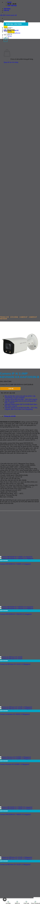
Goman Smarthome (13, 33)
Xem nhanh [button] (4, 560)
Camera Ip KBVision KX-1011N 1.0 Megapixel (15, 664)
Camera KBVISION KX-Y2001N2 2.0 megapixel (16, 614)
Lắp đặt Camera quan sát (8, 15)
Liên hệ (6, 10)
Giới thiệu (7, 9)
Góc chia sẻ (8, 34)
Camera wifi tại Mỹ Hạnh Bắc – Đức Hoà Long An (21, 399)
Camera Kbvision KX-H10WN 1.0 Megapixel (14, 764)
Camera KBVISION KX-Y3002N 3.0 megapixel (15, 814)
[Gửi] (7, 26)
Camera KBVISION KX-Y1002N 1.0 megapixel (15, 564)
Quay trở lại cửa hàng (11, 62)
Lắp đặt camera (9, 29)
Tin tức (9, 36)
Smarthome (8, 31)
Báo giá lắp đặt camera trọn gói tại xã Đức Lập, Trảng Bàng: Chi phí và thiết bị (20, 396)
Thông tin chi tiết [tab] (10, 416)
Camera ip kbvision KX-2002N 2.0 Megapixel (15, 714)
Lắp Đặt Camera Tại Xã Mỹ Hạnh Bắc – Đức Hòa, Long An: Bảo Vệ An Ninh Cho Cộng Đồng (21, 408)
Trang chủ (7, 28)
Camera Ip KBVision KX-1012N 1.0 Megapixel (15, 864)
